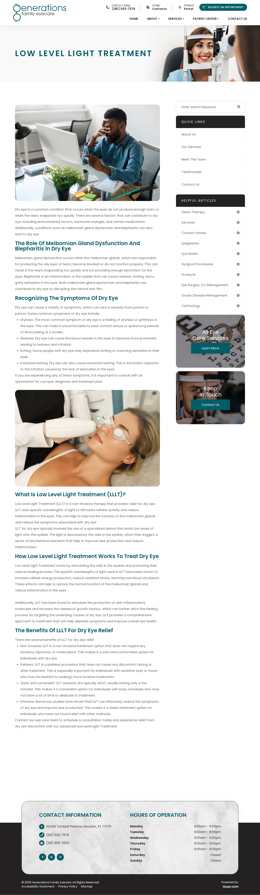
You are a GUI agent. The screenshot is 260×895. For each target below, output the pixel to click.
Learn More (210, 348)
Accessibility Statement (38, 886)
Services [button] (175, 19)
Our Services (191, 147)
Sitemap (87, 886)
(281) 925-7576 (57, 835)
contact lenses (193, 233)
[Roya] (230, 887)
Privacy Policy (67, 886)
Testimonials (191, 172)
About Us (188, 134)
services (188, 222)
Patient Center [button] (205, 19)
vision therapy (193, 212)
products (188, 274)
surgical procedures (197, 264)
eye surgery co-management (204, 285)
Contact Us (237, 19)
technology (190, 306)
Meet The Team (193, 159)
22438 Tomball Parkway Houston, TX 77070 (78, 826)
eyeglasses (190, 243)
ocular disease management (204, 295)
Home (134, 19)
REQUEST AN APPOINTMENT (225, 7)
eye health (189, 253)
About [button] (152, 19)
